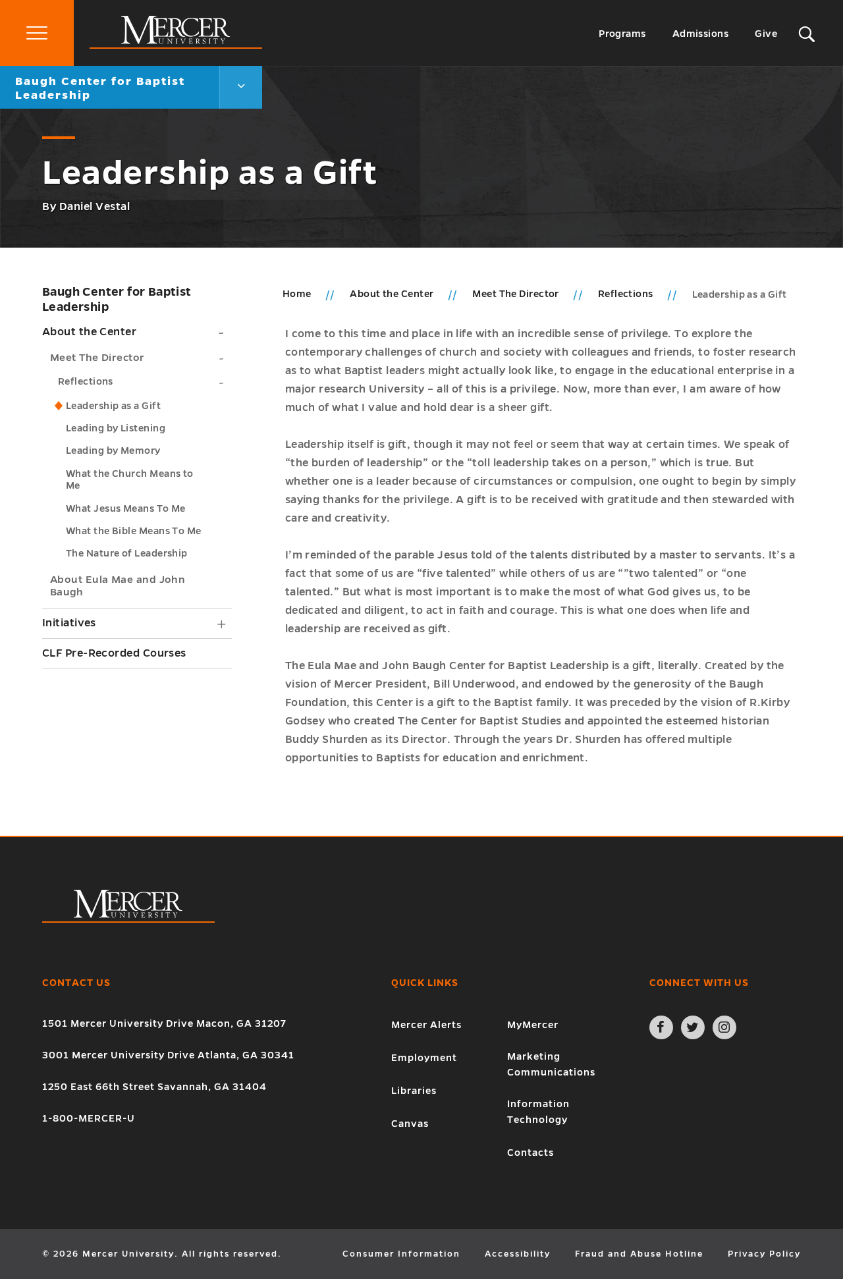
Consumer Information (401, 1254)
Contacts (530, 1152)
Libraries (414, 1090)
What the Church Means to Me (130, 479)
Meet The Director (97, 357)
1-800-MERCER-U (88, 1118)
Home (297, 293)
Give (766, 33)
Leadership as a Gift (113, 405)
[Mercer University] (176, 45)
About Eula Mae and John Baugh (117, 586)
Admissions (700, 33)
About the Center (89, 332)
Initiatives (69, 623)
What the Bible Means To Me (134, 531)
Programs (622, 33)
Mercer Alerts (426, 1025)
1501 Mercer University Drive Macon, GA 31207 (164, 1023)
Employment (424, 1057)
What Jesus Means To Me (126, 508)
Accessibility (518, 1254)
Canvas (410, 1123)
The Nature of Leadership (127, 553)
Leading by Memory (113, 450)
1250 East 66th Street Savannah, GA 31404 (154, 1086)
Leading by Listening (115, 428)
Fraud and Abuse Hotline (639, 1254)
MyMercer (532, 1025)
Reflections (85, 381)
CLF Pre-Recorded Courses (114, 653)
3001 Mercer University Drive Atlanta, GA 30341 (168, 1055)
